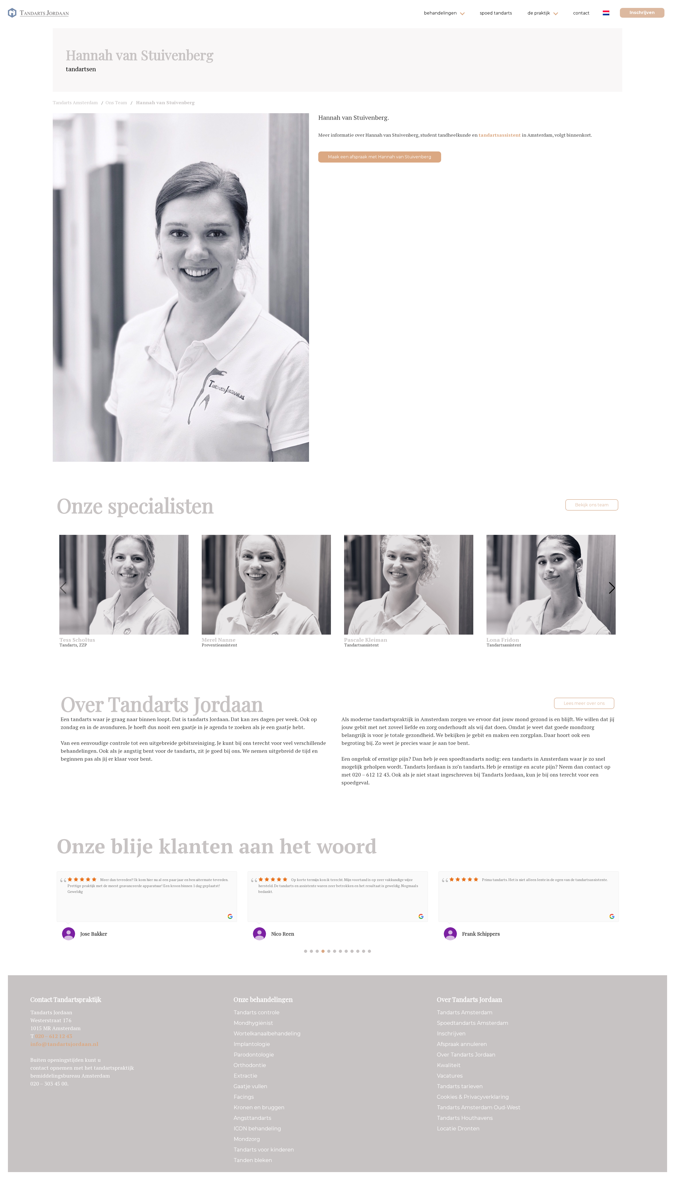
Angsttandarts (252, 1118)
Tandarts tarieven (460, 1086)
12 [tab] (369, 951)
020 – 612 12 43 (53, 1036)
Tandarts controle (256, 1012)
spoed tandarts (496, 13)
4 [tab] (323, 951)
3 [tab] (317, 951)
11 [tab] (363, 951)
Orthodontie (250, 1065)
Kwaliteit (449, 1065)
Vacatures (450, 1076)
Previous (63, 588)
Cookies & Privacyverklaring (473, 1097)
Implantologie (252, 1044)
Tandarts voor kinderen (264, 1149)
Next (612, 588)
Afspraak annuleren (462, 1044)
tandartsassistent (500, 135)
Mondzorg (247, 1139)
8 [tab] (346, 951)
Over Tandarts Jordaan (466, 1054)
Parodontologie (254, 1054)
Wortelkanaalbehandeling (267, 1033)
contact (581, 13)
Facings (244, 1097)
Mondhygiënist (253, 1023)
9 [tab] (352, 951)
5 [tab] (328, 951)
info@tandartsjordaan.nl (64, 1044)
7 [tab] (340, 951)
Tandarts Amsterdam (465, 1012)
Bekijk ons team (592, 504)
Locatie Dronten (458, 1128)
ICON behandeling (257, 1128)
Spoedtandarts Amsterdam (472, 1023)
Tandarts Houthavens (465, 1118)
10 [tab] (357, 951)
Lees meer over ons (584, 703)
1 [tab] (305, 951)
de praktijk (539, 13)
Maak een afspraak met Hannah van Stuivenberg (379, 156)
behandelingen (440, 13)
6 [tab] (334, 951)
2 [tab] (311, 951)
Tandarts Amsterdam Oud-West (478, 1107)
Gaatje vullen (250, 1086)
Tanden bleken (253, 1160)
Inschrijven (642, 12)
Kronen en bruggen (259, 1107)
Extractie (245, 1076)
